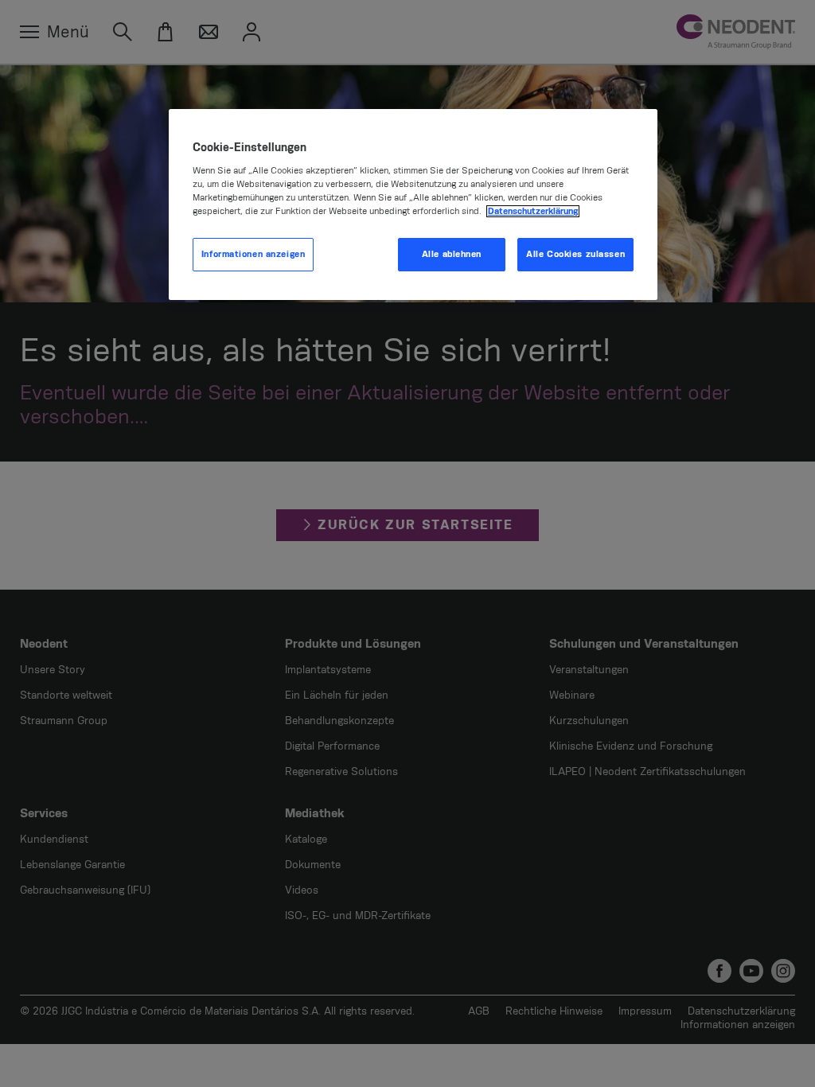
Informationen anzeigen (253, 254)
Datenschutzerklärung (533, 211)
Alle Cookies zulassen (575, 254)
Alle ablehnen (452, 254)
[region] (413, 205)
